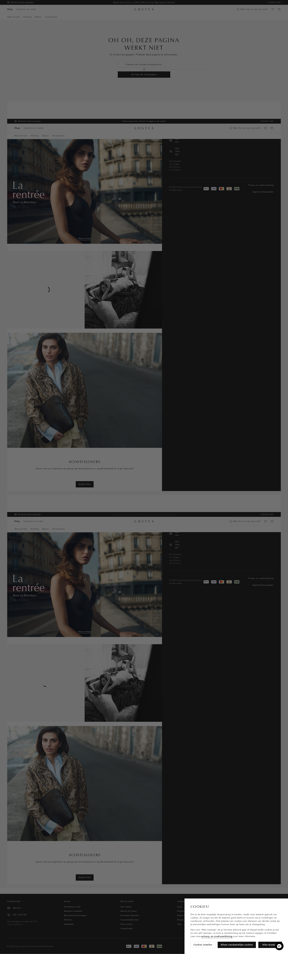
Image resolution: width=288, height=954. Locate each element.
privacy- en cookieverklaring (217, 936)
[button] (279, 946)
